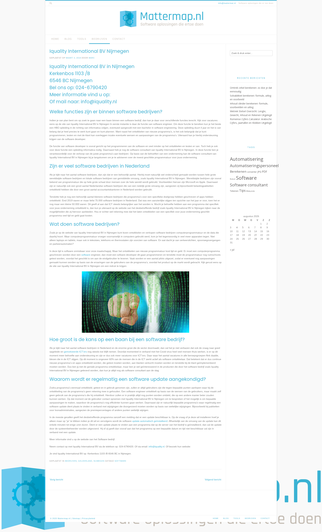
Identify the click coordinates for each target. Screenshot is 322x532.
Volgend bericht (213, 479)
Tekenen (234, 191)
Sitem (75, 518)
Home (55, 39)
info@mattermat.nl (227, 3)
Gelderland (85, 461)
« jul (232, 249)
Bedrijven (99, 39)
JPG (259, 171)
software (85, 254)
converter (252, 171)
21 (255, 235)
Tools (81, 39)
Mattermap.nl (64, 518)
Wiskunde (250, 191)
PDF (264, 171)
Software (120, 461)
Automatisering (246, 159)
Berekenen (238, 171)
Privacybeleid (88, 518)
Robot (232, 179)
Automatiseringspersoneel (254, 165)
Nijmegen (99, 461)
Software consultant (249, 185)
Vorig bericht (56, 479)
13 (249, 231)
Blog (68, 39)
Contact (119, 39)
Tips (242, 190)
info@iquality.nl (99, 101)
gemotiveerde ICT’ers (75, 351)
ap (79, 518)
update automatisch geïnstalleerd (150, 421)
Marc (92, 58)
